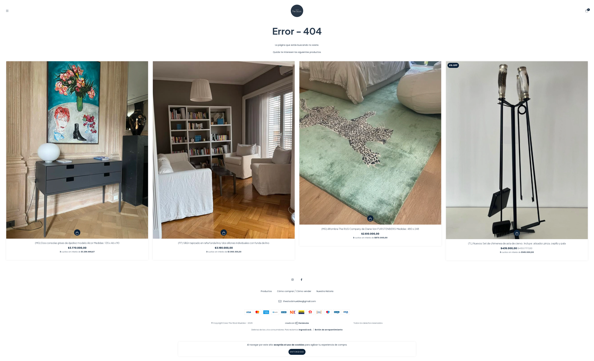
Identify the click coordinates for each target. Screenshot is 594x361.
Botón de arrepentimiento (329, 329)
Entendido (297, 351)
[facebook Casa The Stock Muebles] (301, 280)
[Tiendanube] (297, 323)
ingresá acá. (305, 329)
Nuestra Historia (324, 291)
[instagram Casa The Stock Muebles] (292, 280)
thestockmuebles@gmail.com (299, 301)
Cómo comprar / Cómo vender (294, 291)
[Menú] (7, 10)
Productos (266, 291)
